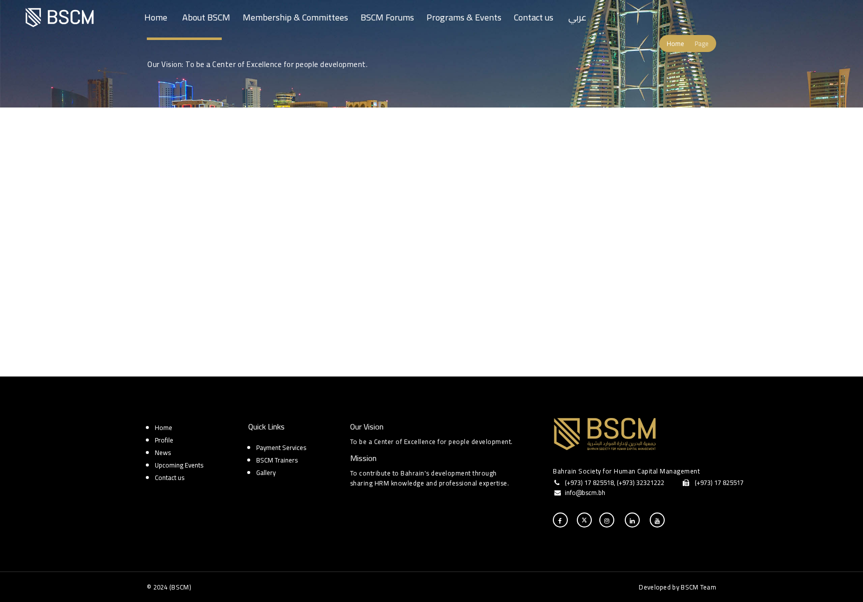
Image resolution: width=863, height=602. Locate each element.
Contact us (533, 17)
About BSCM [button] (206, 17)
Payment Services (281, 448)
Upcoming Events (179, 465)
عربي (577, 17)
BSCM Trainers (277, 460)
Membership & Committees (295, 17)
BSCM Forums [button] (387, 17)
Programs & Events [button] (464, 17)
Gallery (266, 472)
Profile (164, 440)
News (163, 452)
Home (155, 17)
